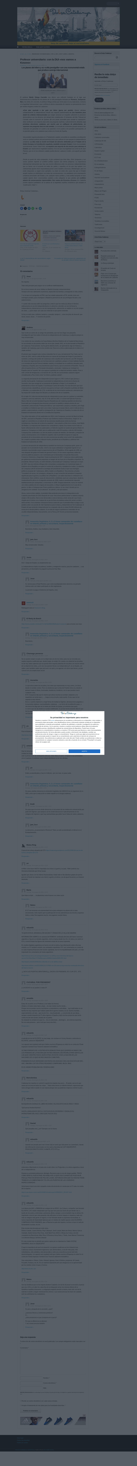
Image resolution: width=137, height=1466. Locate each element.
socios (53, 720)
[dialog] (68, 733)
